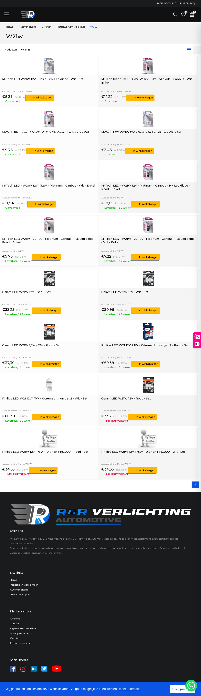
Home (9, 26)
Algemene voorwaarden (23, 628)
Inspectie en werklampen (24, 584)
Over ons (15, 618)
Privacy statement (20, 633)
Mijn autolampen (20, 594)
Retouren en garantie (22, 643)
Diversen (46, 26)
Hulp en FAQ (186, 3)
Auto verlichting (19, 589)
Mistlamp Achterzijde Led (71, 26)
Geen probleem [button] (182, 689)
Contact (14, 623)
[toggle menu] (6, 14)
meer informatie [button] (130, 689)
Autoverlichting (28, 26)
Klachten (15, 638)
